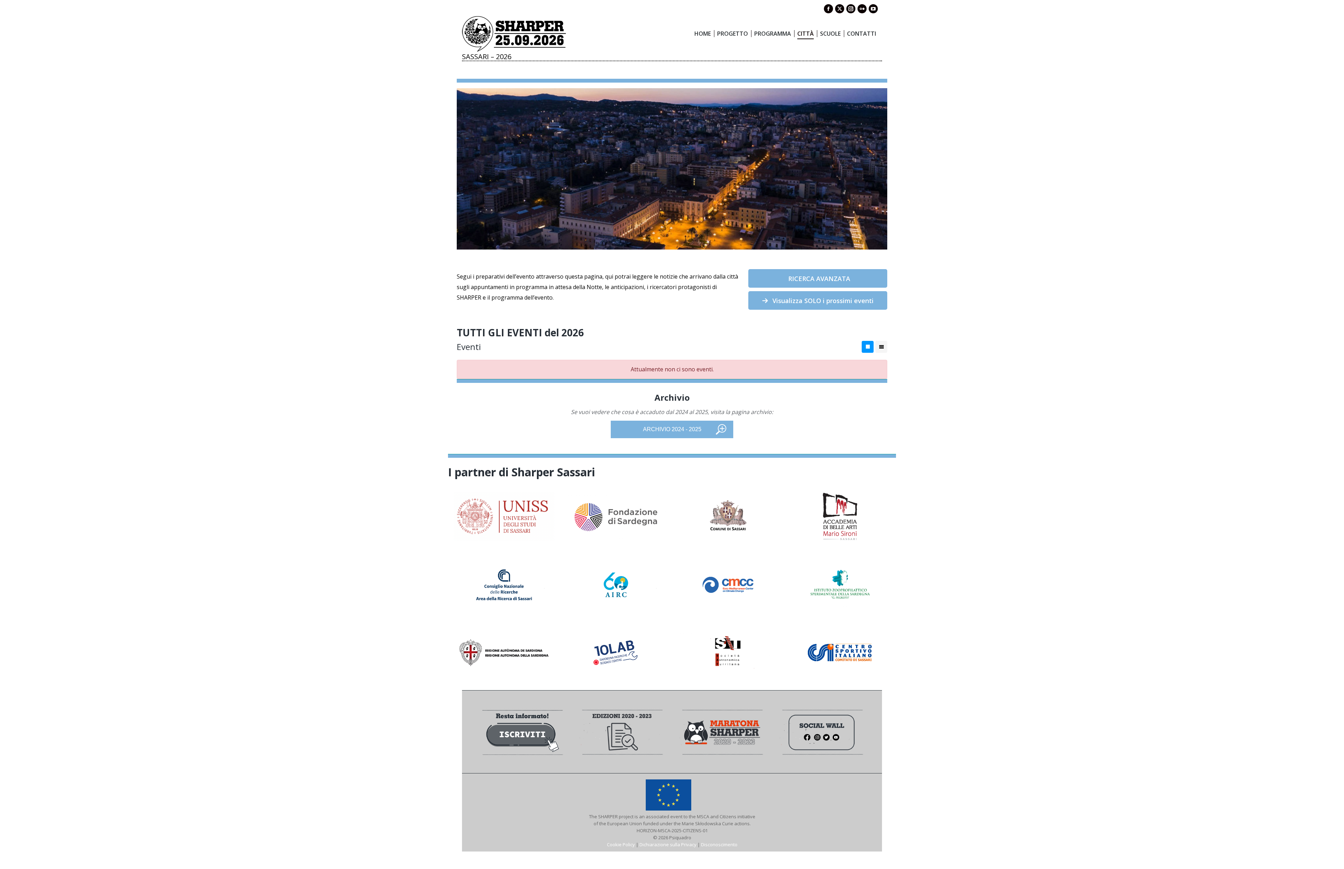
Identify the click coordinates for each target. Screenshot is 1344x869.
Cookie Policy (621, 844)
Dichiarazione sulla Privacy (667, 844)
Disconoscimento (719, 844)
